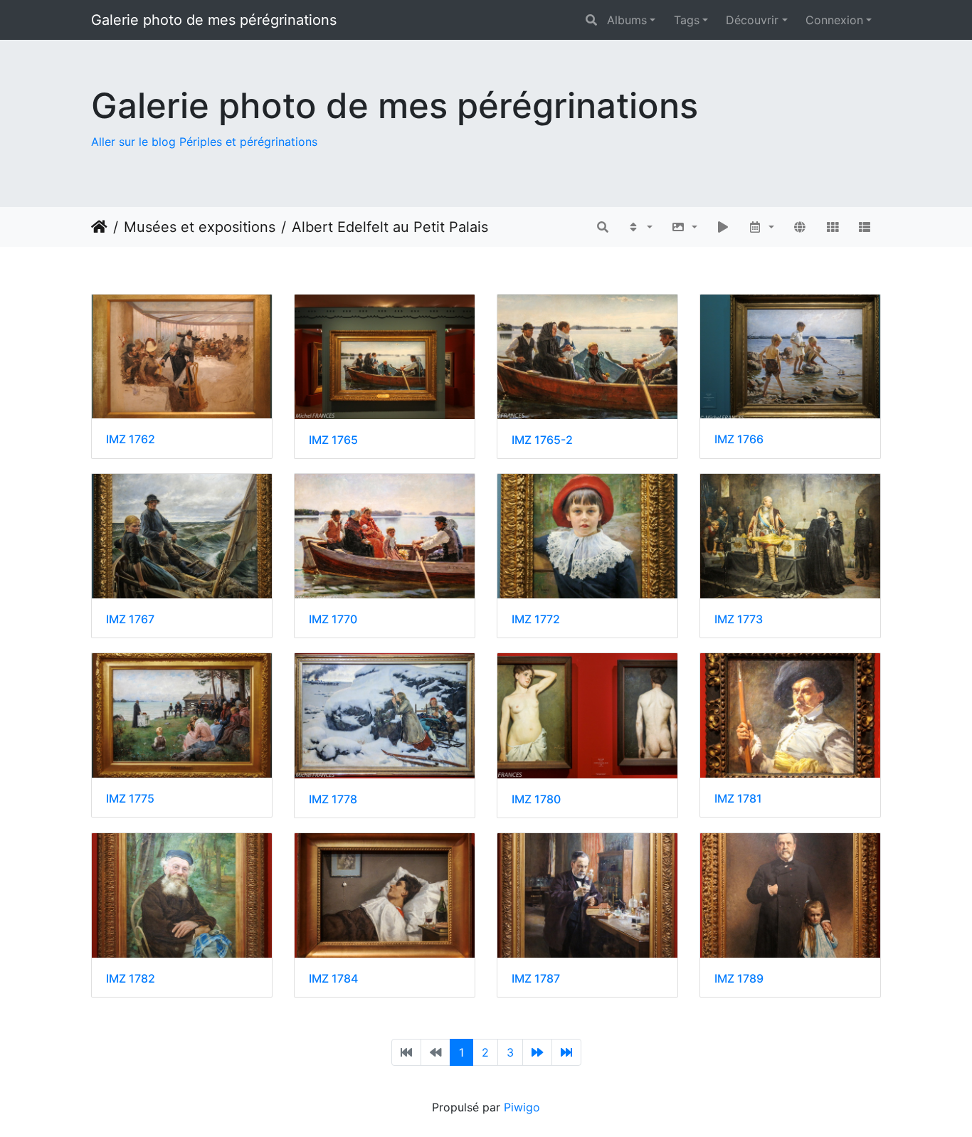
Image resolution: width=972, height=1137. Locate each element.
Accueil (99, 227)
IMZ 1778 (333, 799)
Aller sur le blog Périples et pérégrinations (204, 141)
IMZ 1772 (536, 619)
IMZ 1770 (333, 619)
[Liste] (864, 227)
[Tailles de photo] (684, 227)
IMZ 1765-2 (542, 440)
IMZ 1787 (536, 978)
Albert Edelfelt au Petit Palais (390, 227)
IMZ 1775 (130, 798)
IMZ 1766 (739, 439)
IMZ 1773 (738, 619)
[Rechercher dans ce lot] (603, 227)
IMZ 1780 (536, 799)
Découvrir (752, 20)
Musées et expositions (199, 227)
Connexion (834, 20)
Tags (686, 20)
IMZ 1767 (130, 619)
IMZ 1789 (739, 978)
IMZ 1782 (130, 978)
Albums (627, 20)
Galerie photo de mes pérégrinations (214, 19)
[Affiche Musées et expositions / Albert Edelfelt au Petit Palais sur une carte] (799, 227)
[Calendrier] (761, 227)
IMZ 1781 (738, 798)
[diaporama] (723, 227)
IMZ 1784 (333, 978)
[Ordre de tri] (640, 227)
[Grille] (832, 227)
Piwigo (522, 1107)
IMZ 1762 (130, 439)
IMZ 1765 (333, 440)
